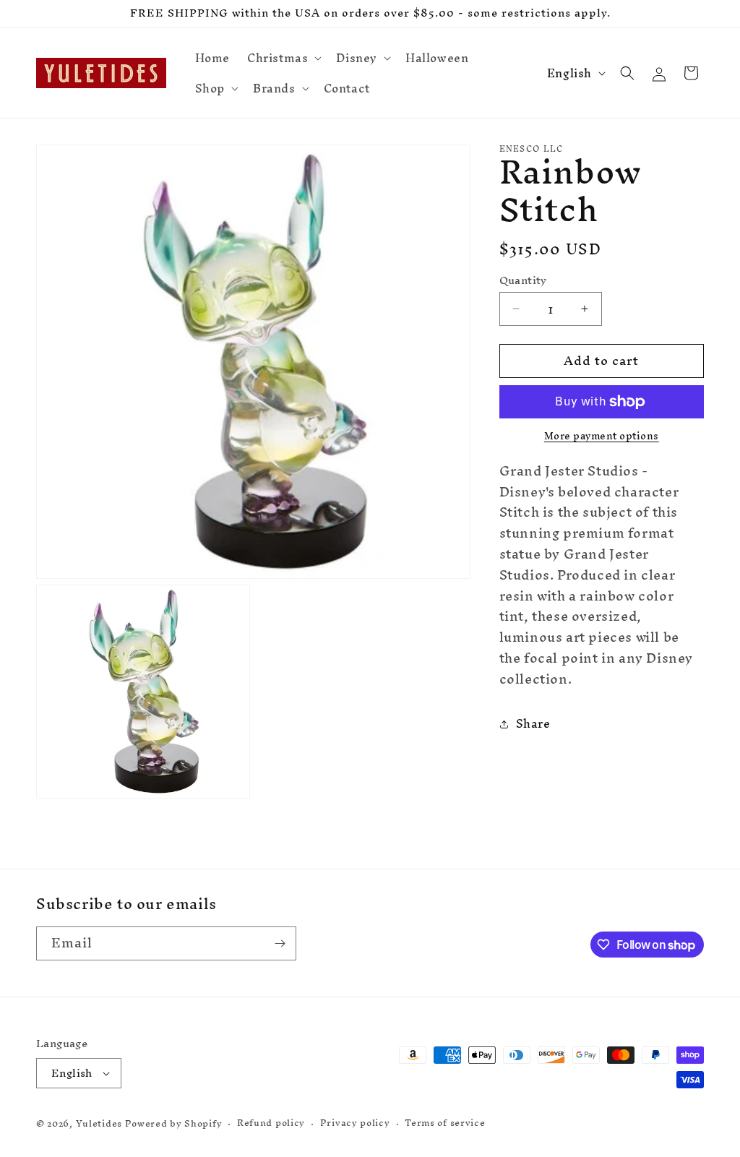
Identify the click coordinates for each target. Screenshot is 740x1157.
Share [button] (533, 723)
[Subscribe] (280, 943)
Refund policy (271, 1123)
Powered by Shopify (174, 1123)
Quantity (523, 280)
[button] (282, 58)
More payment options (601, 436)
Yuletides (99, 1123)
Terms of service (445, 1123)
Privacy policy (355, 1123)
